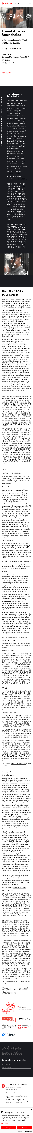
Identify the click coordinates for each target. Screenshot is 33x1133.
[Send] (30, 1070)
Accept (8, 1128)
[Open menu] (30, 3)
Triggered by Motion (19, 887)
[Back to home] (7, 3)
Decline (24, 1128)
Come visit (7, 73)
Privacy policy (5, 1123)
